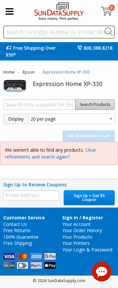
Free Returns (16, 230)
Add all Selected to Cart (88, 136)
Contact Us (15, 224)
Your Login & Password (87, 249)
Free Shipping (17, 243)
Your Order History (82, 230)
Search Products (95, 104)
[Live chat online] (101, 271)
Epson (28, 72)
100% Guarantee (21, 237)
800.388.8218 (98, 48)
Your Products (77, 237)
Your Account (76, 224)
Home (8, 72)
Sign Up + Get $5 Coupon (89, 197)
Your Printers (76, 243)
